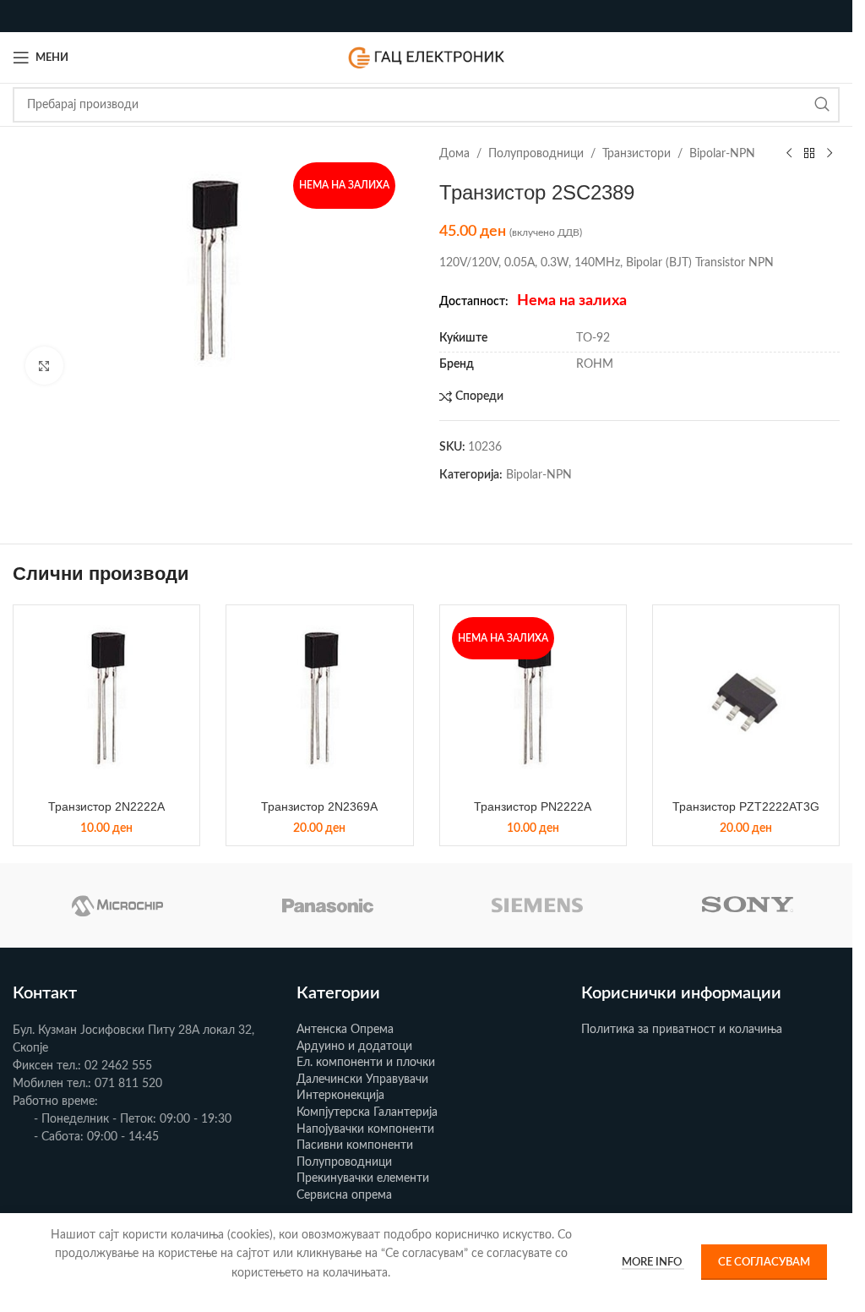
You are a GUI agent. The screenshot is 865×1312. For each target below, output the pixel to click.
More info (653, 1262)
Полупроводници (536, 154)
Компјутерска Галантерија (367, 1112)
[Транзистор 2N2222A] (106, 698)
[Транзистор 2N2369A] (319, 698)
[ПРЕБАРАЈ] (822, 105)
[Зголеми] (44, 366)
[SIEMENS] (537, 905)
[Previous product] (789, 154)
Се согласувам (764, 1262)
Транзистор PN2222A (532, 806)
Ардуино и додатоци (354, 1046)
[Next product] (829, 154)
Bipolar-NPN (722, 154)
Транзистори (636, 154)
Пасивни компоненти (354, 1145)
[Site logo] (426, 57)
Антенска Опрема (345, 1030)
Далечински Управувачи (362, 1079)
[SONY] (748, 905)
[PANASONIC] (328, 905)
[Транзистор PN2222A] (533, 698)
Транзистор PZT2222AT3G (745, 806)
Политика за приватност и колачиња (681, 1030)
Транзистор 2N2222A (106, 806)
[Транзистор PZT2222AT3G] (746, 698)
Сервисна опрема (344, 1195)
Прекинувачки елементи (362, 1178)
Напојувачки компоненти (365, 1129)
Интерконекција (340, 1096)
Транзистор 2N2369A (319, 806)
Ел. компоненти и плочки (365, 1063)
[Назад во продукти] (809, 154)
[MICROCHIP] (118, 905)
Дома (454, 154)
